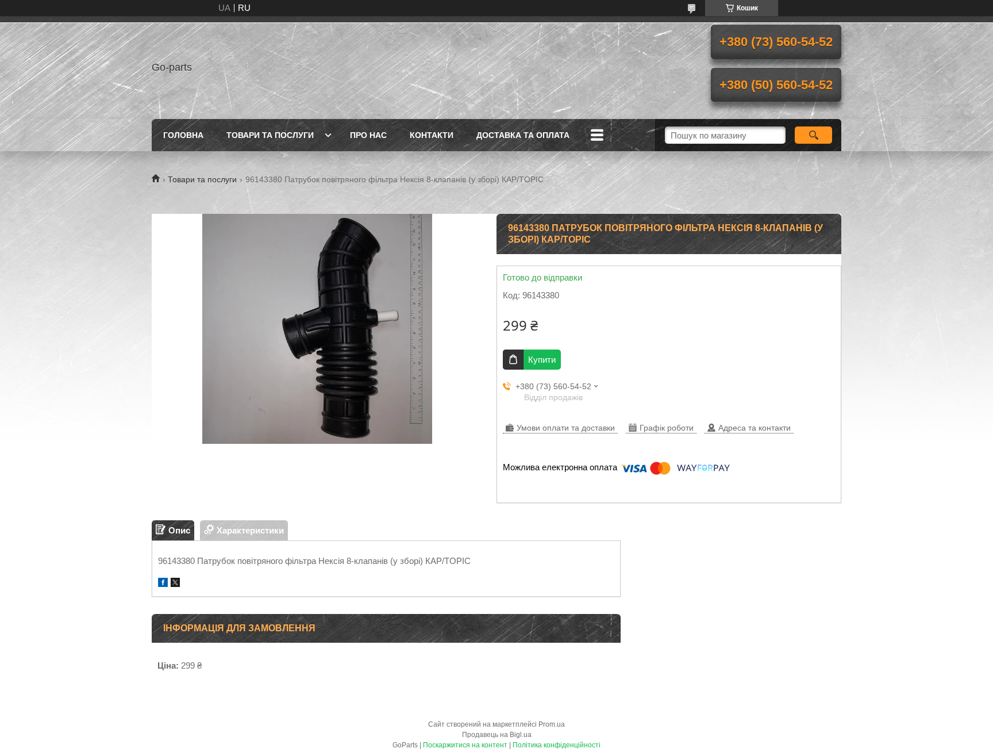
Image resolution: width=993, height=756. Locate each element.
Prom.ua (551, 724)
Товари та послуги (270, 135)
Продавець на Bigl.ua (497, 735)
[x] (175, 584)
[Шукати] (813, 135)
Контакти (431, 135)
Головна (183, 135)
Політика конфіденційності (557, 745)
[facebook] (163, 584)
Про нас (368, 135)
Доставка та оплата (522, 135)
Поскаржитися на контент (465, 745)
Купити (542, 359)
